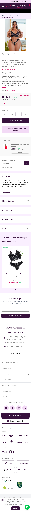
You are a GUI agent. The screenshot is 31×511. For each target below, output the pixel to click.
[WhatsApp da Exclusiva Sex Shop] (12, 407)
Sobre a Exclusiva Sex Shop (11, 362)
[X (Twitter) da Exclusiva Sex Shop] (24, 407)
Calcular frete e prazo (9, 160)
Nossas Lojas (7, 368)
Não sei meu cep (7, 167)
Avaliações (5, 69)
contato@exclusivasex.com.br (15, 342)
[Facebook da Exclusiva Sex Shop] (18, 407)
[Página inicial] (2, 15)
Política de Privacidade (10, 385)
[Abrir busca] (25, 5)
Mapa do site (7, 391)
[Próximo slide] (28, 140)
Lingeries (7, 15)
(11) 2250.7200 (15, 332)
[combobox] (15, 310)
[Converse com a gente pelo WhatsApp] (27, 507)
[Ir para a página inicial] (14, 6)
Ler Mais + (4, 87)
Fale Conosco (7, 397)
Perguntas (13, 69)
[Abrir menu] (2, 5)
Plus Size (14, 15)
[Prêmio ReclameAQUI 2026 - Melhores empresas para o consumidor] (19, 485)
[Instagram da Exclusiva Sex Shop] (6, 407)
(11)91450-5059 (18, 346)
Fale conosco (15, 353)
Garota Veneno (10, 90)
